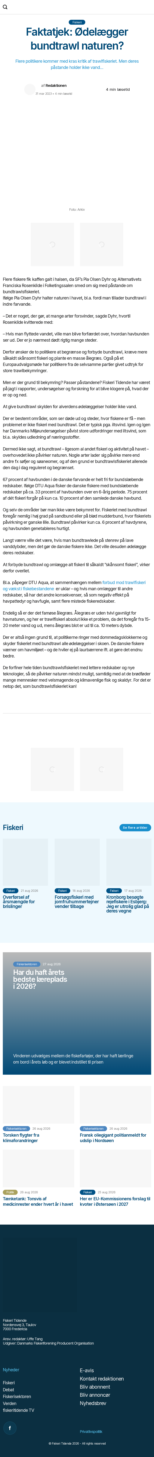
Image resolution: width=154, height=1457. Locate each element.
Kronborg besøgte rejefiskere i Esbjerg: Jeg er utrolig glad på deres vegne (127, 904)
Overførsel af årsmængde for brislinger (19, 902)
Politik (10, 1192)
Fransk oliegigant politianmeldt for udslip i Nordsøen (113, 1137)
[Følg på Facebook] (10, 1428)
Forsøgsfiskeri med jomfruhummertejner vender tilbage (77, 902)
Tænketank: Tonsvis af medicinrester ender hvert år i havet (38, 1201)
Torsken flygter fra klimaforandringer (21, 1137)
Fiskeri (77, 22)
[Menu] (149, 7)
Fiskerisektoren (16, 1128)
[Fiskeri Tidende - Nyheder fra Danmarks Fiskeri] (77, 8)
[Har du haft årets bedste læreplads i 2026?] (77, 1013)
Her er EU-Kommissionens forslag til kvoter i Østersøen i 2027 (115, 1201)
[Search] (5, 7)
